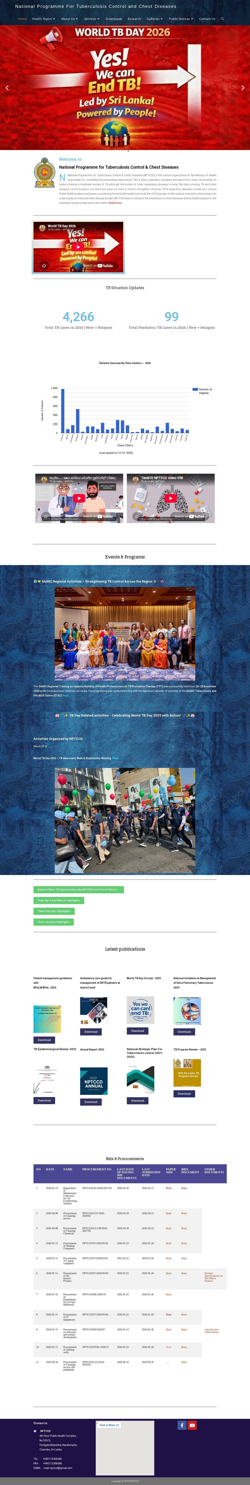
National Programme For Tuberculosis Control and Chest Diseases (96, 6)
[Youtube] (192, 1425)
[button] (7, 87)
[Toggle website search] (222, 19)
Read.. (169, 1347)
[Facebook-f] (182, 1425)
